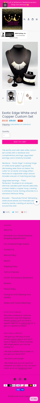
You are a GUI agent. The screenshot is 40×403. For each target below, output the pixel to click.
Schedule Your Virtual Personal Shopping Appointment (18, 237)
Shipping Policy (10, 266)
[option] (11, 96)
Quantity (5, 131)
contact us (15, 320)
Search (7, 261)
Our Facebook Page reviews (16, 244)
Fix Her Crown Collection (23, 396)
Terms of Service (11, 272)
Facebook (22, 368)
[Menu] (37, 19)
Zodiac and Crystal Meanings (17, 303)
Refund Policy (10, 255)
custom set (25, 323)
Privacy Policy (10, 289)
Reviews (7, 283)
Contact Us (9, 249)
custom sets (15, 339)
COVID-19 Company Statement (18, 277)
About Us (8, 230)
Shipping (6, 124)
